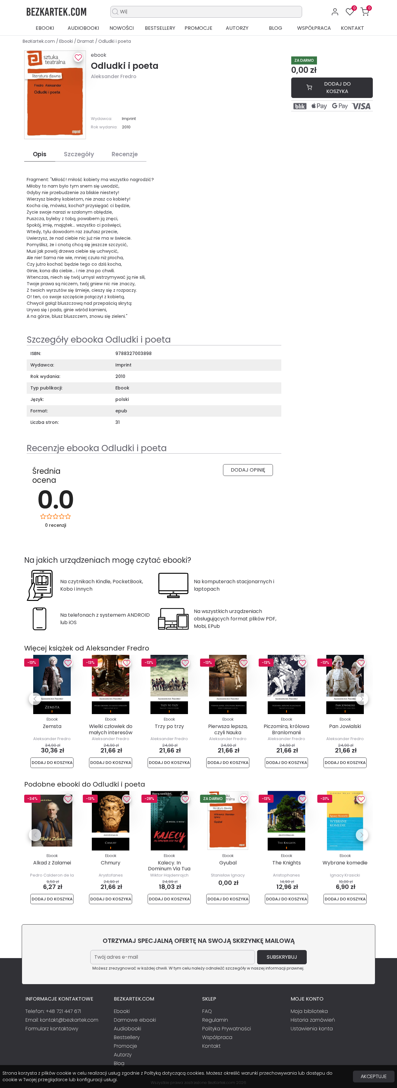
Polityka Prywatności (226, 1028)
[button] (364, 11)
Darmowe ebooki (135, 1020)
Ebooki (45, 28)
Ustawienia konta (312, 1028)
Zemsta (52, 726)
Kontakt (352, 28)
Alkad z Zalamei (52, 862)
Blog (275, 28)
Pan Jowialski (345, 726)
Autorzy (237, 28)
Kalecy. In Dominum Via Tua (169, 865)
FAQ (207, 1011)
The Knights (286, 862)
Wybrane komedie (345, 862)
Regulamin (215, 1020)
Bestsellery (160, 28)
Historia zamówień (313, 1020)
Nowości (121, 28)
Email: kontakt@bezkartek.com (61, 1020)
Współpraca (314, 28)
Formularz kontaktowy (51, 1028)
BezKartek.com (39, 41)
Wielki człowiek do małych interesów (110, 729)
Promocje (198, 28)
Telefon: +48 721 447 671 (53, 1011)
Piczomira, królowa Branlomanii (286, 729)
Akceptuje (374, 1076)
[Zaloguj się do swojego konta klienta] (335, 11)
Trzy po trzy (169, 726)
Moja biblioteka (309, 1011)
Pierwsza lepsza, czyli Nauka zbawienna (228, 732)
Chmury (110, 862)
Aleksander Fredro (113, 76)
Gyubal (228, 862)
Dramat (86, 41)
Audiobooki (83, 28)
